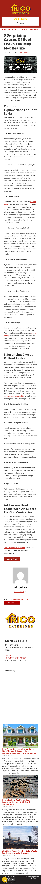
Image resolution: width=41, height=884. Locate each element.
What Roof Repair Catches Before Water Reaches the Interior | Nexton (20, 852)
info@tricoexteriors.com (15, 658)
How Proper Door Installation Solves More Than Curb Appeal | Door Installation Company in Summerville (19, 751)
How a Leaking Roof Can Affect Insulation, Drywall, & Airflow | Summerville (16, 802)
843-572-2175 (20, 18)
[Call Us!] (4, 880)
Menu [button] (22, 23)
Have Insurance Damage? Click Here (20, 29)
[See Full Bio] (25, 591)
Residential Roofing (20, 599)
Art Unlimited (31, 878)
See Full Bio (19, 591)
